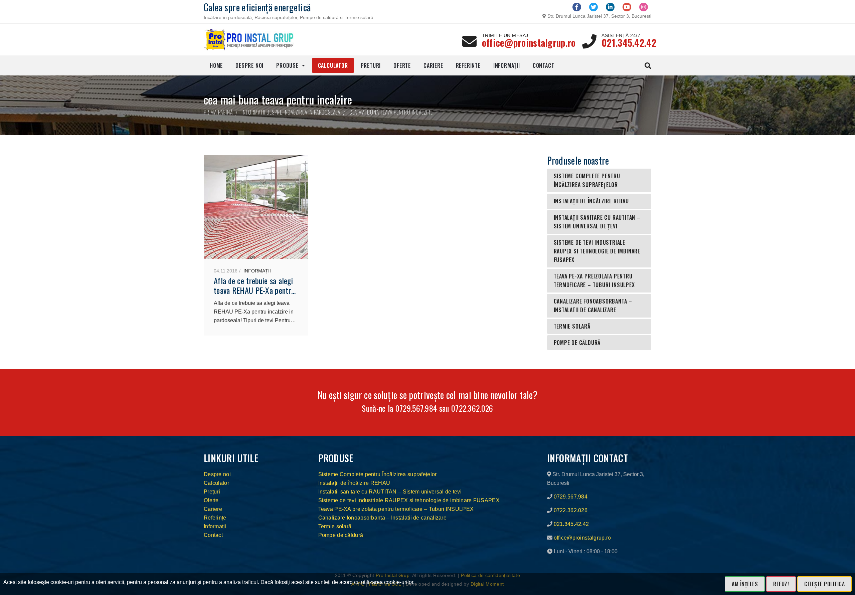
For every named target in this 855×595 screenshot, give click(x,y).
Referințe (215, 518)
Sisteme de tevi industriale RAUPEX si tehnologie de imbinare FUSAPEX (597, 251)
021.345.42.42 (629, 42)
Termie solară (572, 326)
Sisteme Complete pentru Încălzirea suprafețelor (587, 180)
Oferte (402, 65)
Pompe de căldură (577, 343)
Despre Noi (249, 65)
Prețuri (212, 491)
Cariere (433, 65)
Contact (543, 65)
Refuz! (781, 584)
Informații (506, 65)
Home (216, 65)
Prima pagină (218, 112)
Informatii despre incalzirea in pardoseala (290, 112)
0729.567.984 (416, 408)
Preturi (371, 65)
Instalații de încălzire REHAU (591, 201)
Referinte (468, 65)
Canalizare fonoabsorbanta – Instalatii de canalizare (593, 305)
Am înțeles (745, 584)
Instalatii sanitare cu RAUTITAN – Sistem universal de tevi (390, 491)
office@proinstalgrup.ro (529, 42)
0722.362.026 (472, 408)
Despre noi (217, 474)
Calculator (333, 65)
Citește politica (824, 584)
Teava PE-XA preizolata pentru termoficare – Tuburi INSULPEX (594, 280)
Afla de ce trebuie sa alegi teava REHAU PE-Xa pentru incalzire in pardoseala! (254, 290)
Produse (287, 65)
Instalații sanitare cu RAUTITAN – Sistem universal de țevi (597, 221)
